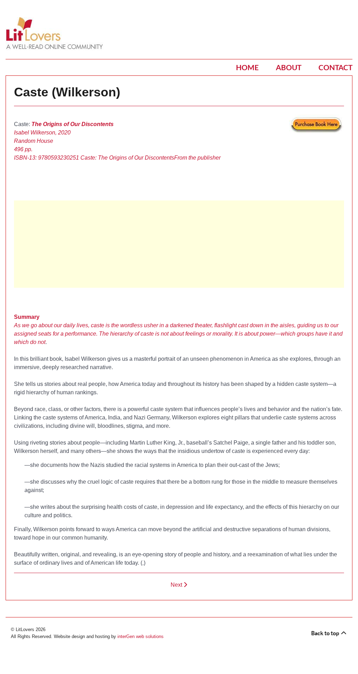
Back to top (325, 633)
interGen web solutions (140, 636)
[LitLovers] (56, 33)
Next (177, 585)
